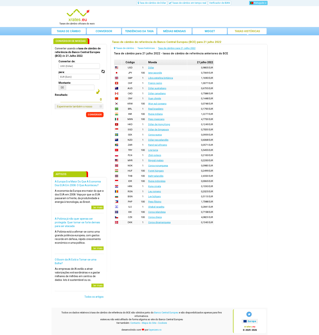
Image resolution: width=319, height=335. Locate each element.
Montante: (65, 82)
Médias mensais (174, 31)
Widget (210, 31)
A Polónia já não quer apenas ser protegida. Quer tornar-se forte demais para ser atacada (77, 222)
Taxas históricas (247, 31)
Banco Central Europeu (166, 312)
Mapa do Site (149, 323)
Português (259, 3)
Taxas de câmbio (69, 31)
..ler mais (97, 207)
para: (62, 72)
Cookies (162, 323)
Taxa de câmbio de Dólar (152, 2)
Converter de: (67, 61)
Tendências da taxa (139, 31)
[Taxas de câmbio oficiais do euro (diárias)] (78, 15)
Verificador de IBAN (219, 2)
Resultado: (61, 94)
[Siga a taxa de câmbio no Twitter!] (249, 314)
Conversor (104, 31)
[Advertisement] (187, 16)
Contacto (135, 323)
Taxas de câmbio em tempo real (189, 2)
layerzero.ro (155, 329)
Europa (251, 321)
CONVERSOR (95, 114)
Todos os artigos (94, 296)
